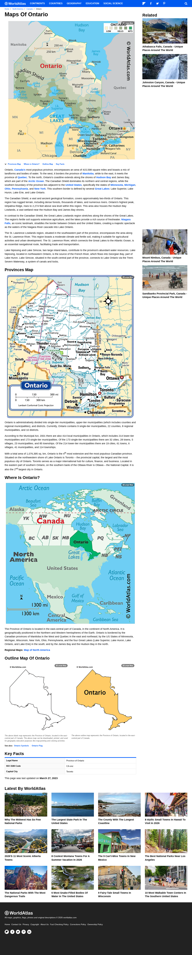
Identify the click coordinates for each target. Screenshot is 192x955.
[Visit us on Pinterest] (24, 932)
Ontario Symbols (21, 746)
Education (92, 3)
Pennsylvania (20, 188)
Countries (56, 3)
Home (7, 924)
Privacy (26, 924)
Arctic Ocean (36, 181)
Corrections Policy (78, 924)
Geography (74, 3)
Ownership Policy (95, 924)
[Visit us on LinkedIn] (29, 932)
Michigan (129, 185)
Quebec (22, 177)
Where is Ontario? (31, 164)
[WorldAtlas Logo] (16, 3)
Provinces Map (14, 164)
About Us (44, 924)
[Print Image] (127, 23)
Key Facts (60, 164)
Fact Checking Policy (59, 924)
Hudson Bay (103, 177)
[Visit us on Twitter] (18, 932)
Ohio (7, 188)
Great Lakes (102, 188)
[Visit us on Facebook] (12, 932)
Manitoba (88, 173)
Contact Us (16, 924)
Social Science (113, 3)
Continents (37, 3)
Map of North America (37, 650)
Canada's (20, 169)
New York (40, 188)
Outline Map (47, 164)
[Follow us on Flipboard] (7, 932)
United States (73, 185)
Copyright (35, 924)
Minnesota (116, 185)
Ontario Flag (37, 746)
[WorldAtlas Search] (186, 3)
